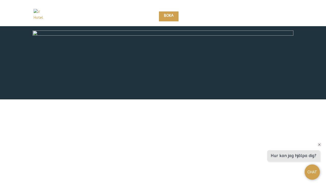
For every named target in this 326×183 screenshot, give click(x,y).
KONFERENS (251, 16)
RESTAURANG (224, 16)
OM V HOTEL (277, 16)
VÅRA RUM (193, 16)
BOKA (168, 15)
